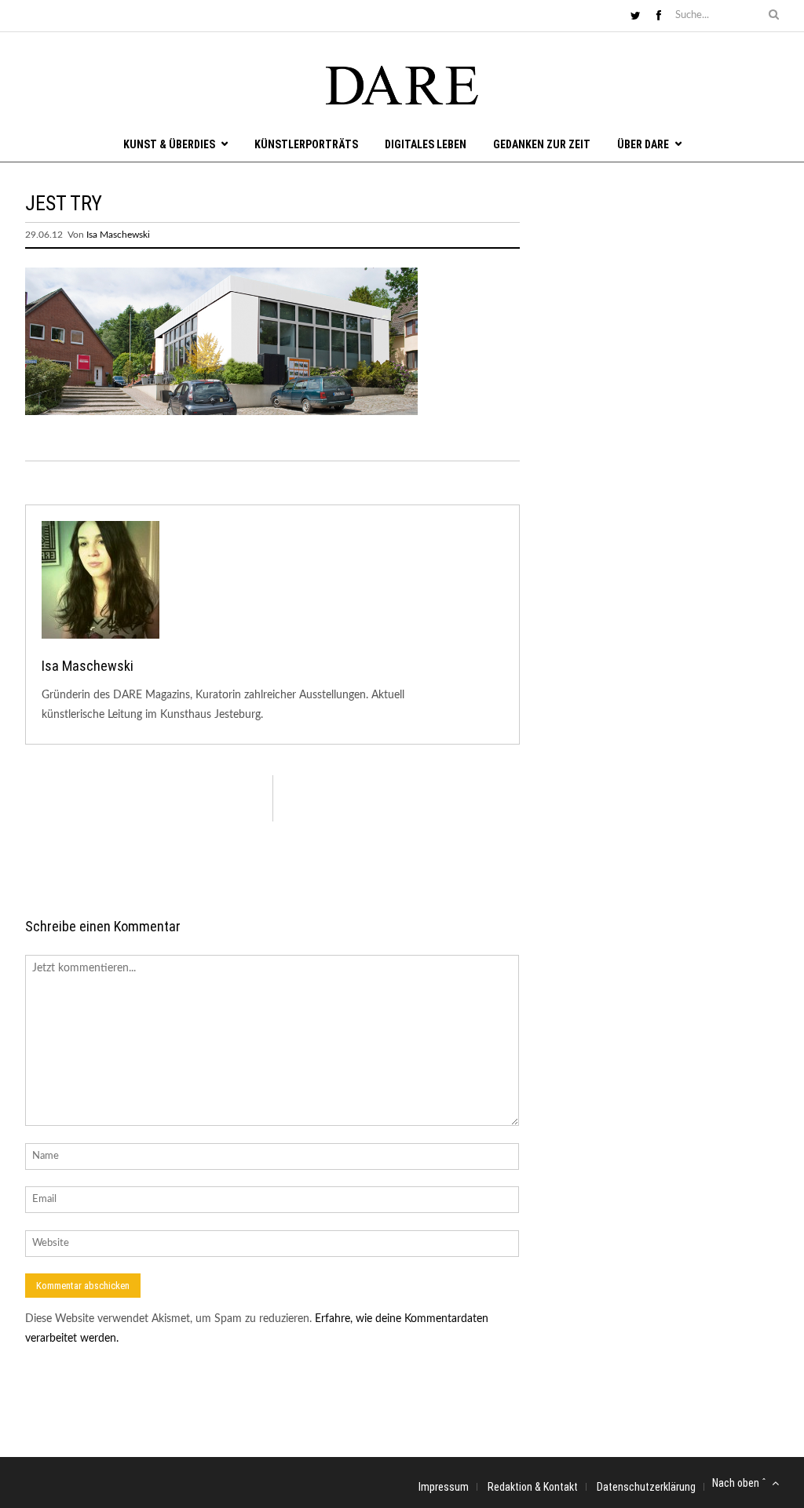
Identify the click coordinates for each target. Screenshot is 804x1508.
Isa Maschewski (118, 234)
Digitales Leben (425, 144)
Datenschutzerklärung (646, 1487)
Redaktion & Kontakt (533, 1487)
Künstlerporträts (306, 144)
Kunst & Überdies (169, 144)
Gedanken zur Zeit (541, 144)
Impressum (443, 1487)
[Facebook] (658, 16)
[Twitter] (635, 16)
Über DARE (643, 144)
